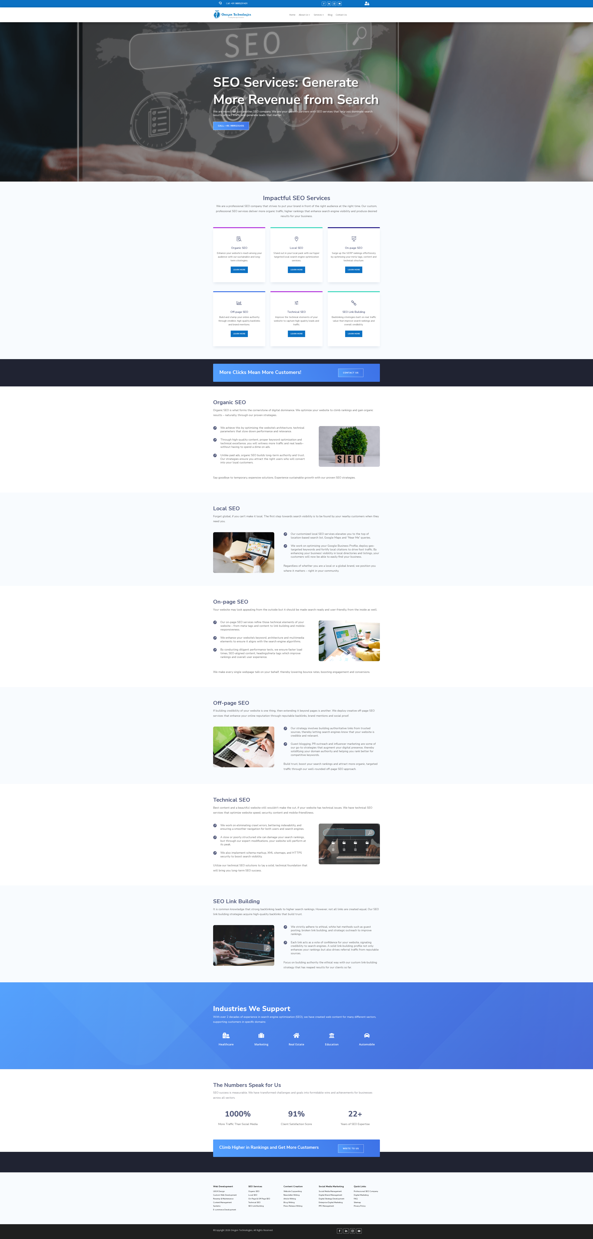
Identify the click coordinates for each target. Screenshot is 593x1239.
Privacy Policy (360, 1206)
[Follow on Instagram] (334, 4)
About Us (303, 14)
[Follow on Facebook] (324, 4)
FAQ (356, 1199)
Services (318, 14)
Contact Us (341, 14)
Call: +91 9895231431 (231, 125)
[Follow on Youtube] (340, 4)
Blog (330, 14)
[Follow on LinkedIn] (329, 4)
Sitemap (357, 1202)
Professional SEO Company (366, 1191)
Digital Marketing (361, 1195)
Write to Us (351, 1148)
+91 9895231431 (239, 3)
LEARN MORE (239, 269)
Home (292, 14)
